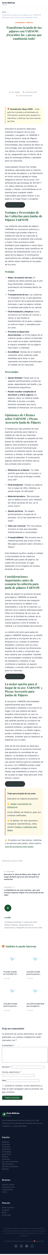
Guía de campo (8, 1184)
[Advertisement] (24, 66)
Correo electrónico (11, 1072)
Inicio (4, 12)
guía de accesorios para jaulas (19, 846)
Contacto (5, 1210)
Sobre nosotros (8, 1207)
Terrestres (6, 1147)
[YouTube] (27, 1246)
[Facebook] (21, 1246)
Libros (4, 1192)
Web (4, 1080)
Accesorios (20, 22)
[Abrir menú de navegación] (44, 3)
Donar (4, 1212)
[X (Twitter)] (32, 1246)
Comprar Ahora (15, 205)
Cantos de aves (8, 1187)
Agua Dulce (6, 1154)
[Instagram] (16, 1246)
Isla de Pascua (8, 1164)
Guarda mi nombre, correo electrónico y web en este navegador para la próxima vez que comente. (22, 1088)
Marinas (5, 1157)
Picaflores (6, 1159)
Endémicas (6, 1149)
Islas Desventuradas (10, 1166)
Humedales (6, 1152)
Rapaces (5, 1142)
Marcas (29, 22)
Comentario (8, 1045)
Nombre (6, 1067)
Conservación (7, 1189)
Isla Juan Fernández (10, 1161)
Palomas (5, 1169)
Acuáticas (6, 1144)
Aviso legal (6, 1215)
